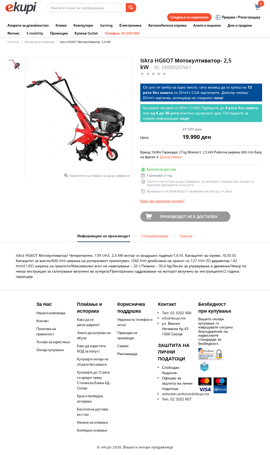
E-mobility (35, 33)
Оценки (186, 235)
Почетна (13, 42)
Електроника (130, 25)
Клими (61, 25)
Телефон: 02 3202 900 (122, 33)
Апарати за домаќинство (28, 25)
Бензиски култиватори (40, 42)
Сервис (123, 345)
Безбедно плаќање (92, 430)
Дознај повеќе (171, 156)
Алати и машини (207, 25)
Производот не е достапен (188, 216)
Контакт (42, 320)
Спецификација (154, 235)
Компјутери (83, 25)
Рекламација (127, 353)
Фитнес (13, 33)
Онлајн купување (50, 349)
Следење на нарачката (189, 17)
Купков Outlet (86, 33)
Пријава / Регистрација (241, 17)
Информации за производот (103, 237)
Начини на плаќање (92, 422)
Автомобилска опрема (167, 25)
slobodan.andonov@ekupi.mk (185, 393)
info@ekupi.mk (174, 318)
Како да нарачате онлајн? (162, 200)
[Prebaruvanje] (131, 7)
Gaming (106, 25)
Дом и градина (240, 25)
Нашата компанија (50, 313)
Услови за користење (53, 342)
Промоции (59, 33)
